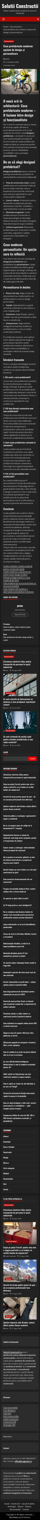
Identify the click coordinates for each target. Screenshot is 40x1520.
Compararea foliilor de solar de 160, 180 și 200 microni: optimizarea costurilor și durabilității (18, 1118)
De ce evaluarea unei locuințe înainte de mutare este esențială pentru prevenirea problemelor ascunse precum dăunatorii (18, 915)
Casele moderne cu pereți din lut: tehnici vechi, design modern (17, 573)
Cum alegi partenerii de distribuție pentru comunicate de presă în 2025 (18, 993)
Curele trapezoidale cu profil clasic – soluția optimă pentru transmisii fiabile (19, 983)
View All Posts (20, 614)
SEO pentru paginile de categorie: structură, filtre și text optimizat (19, 1044)
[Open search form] (38, 19)
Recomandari (8, 41)
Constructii (7, 1152)
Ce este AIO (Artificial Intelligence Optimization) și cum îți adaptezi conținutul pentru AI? (19, 1064)
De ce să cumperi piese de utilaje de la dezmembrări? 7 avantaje (17, 827)
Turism (5, 1189)
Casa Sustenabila (10, 1407)
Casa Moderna (9, 1410)
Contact (26, 1509)
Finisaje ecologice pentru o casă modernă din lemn (16, 579)
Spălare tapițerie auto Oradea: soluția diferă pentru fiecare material (19, 807)
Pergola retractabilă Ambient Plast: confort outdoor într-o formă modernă (19, 890)
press (7, 59)
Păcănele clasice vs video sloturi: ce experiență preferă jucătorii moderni (17, 1015)
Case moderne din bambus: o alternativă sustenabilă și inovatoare (18, 590)
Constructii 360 (9, 1422)
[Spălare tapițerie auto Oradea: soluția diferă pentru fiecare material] (20, 1308)
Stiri (5, 1184)
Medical (6, 1173)
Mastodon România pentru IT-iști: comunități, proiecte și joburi (15, 954)
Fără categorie (8, 1168)
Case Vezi (7, 1413)
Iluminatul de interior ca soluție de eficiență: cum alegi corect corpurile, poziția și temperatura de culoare (19, 838)
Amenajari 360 (9, 1425)
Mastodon (7, 1436)
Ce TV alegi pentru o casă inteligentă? (17, 905)
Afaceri (6, 1136)
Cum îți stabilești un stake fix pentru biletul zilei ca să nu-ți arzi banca (19, 1053)
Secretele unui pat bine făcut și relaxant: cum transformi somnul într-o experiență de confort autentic (19, 1004)
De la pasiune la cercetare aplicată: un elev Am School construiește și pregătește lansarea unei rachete (19, 860)
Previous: (17, 627)
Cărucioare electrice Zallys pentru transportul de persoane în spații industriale (17, 664)
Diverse (6, 1163)
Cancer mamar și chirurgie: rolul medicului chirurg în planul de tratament (19, 849)
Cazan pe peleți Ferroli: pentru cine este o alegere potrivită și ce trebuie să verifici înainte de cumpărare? (18, 787)
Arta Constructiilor (11, 1416)
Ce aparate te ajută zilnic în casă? (16, 898)
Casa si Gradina (8, 1147)
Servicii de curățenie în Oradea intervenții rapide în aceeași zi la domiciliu (19, 1094)
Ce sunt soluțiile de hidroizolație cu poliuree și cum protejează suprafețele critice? (19, 702)
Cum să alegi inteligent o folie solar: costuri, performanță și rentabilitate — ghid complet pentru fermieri (19, 1106)
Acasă (6, 1504)
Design (5, 1157)
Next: (18, 637)
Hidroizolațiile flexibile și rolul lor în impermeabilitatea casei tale (16, 945)
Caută (5, 752)
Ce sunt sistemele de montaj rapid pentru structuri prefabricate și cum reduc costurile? (18, 739)
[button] (3, 19)
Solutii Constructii (20, 5)
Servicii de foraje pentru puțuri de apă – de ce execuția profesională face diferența (19, 798)
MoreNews (13, 1517)
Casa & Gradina (28, 1504)
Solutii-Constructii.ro (12, 1352)
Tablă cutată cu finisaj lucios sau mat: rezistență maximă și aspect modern (17, 1075)
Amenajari (7, 1141)
